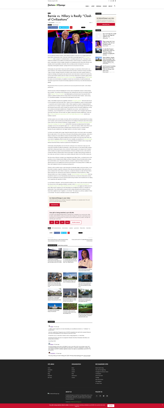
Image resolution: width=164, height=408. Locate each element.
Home (49, 367)
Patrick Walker (52, 22)
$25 (57, 222)
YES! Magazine (98, 381)
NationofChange (55, 24)
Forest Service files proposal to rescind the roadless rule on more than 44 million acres (69, 312)
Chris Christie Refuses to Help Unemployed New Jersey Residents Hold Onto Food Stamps (58, 240)
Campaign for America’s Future (101, 371)
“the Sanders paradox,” (77, 100)
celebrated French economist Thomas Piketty (65, 77)
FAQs (73, 373)
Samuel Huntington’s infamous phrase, (80, 174)
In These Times (98, 383)
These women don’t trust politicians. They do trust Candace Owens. (109, 43)
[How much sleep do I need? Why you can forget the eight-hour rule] (98, 36)
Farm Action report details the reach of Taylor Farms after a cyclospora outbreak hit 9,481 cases (85, 315)
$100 (67, 222)
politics (49, 229)
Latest (92, 6)
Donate (105, 6)
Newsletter (50, 369)
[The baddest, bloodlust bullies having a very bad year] (55, 306)
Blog (49, 373)
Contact (73, 377)
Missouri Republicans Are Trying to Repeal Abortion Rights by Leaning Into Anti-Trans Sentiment (69, 300)
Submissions (74, 375)
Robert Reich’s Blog (99, 367)
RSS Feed (50, 377)
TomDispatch (98, 373)
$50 (62, 222)
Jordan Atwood (105, 72)
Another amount (76, 222)
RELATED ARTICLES (52, 245)
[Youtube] (115, 1)
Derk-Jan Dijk (105, 38)
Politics (49, 13)
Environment (65, 309)
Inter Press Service (99, 379)
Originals (98, 6)
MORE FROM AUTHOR (62, 245)
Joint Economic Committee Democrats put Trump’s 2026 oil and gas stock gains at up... (109, 68)
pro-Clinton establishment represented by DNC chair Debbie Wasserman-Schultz (66, 114)
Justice (80, 281)
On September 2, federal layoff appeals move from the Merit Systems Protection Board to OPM (54, 298)
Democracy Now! (99, 375)
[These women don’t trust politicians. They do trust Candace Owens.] (85, 258)
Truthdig (97, 377)
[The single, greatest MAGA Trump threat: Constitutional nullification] (70, 276)
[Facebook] (109, 1)
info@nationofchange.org (76, 401)
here (70, 125)
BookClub (50, 375)
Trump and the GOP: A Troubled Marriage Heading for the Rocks (82, 240)
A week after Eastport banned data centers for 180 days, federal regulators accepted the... (109, 51)
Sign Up (110, 6)
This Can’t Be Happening (100, 369)
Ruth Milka (105, 54)
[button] (114, 6)
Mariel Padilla (105, 45)
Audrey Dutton (105, 63)
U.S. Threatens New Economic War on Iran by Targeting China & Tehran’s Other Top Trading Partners (70, 261)
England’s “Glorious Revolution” (57, 94)
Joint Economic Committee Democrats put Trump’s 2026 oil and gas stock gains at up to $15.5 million (55, 261)
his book (88, 77)
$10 (52, 222)
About (73, 367)
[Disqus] (70, 340)
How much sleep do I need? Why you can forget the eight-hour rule (109, 35)
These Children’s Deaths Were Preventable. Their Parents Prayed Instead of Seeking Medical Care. (109, 60)
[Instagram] (111, 1)
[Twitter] (113, 1)
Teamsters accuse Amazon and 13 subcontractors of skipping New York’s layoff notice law (85, 300)
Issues (87, 6)
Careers (73, 371)
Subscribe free (54, 204)
